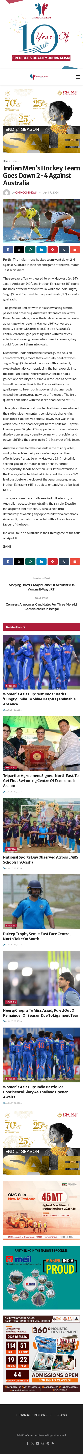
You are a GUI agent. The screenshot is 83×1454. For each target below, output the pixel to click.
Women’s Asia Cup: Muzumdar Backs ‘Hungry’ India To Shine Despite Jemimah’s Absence (39, 699)
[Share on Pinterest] (53, 249)
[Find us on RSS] (53, 1443)
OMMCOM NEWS (26, 192)
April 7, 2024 (51, 192)
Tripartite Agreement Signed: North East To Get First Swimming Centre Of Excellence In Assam (41, 780)
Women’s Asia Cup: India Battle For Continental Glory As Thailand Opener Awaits (35, 1092)
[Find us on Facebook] (27, 1443)
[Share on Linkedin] (41, 249)
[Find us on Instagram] (43, 1443)
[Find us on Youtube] (37, 1443)
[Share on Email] (75, 249)
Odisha (11, 849)
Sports (16, 160)
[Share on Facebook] (8, 249)
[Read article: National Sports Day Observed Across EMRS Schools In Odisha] (41, 825)
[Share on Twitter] (19, 249)
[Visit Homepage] (39, 77)
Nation (11, 767)
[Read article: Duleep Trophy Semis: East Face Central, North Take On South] (41, 901)
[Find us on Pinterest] (48, 1443)
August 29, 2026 (13, 710)
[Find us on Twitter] (32, 1443)
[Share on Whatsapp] (30, 249)
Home (6, 160)
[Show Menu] (78, 77)
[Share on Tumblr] (64, 249)
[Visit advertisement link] (41, 34)
